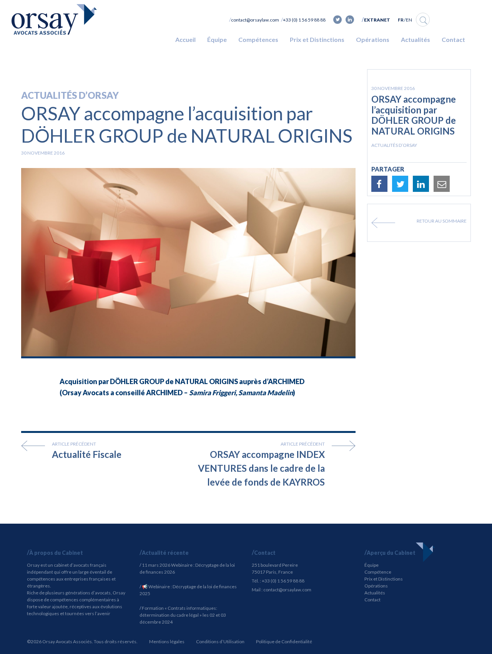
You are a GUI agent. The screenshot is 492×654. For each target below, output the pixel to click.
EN (409, 20)
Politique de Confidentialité (284, 641)
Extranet (377, 20)
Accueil (185, 39)
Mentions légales (166, 641)
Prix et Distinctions (317, 39)
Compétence (377, 572)
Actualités (415, 39)
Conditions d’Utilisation (220, 641)
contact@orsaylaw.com (255, 20)
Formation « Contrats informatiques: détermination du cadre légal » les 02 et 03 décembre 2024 (183, 615)
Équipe (217, 39)
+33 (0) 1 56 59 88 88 (304, 20)
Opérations (372, 39)
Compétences (258, 39)
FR (401, 20)
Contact (453, 39)
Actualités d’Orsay (70, 95)
